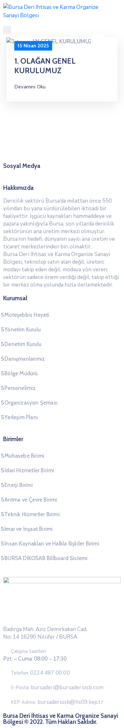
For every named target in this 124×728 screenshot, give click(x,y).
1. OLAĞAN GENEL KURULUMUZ (45, 65)
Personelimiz (20, 388)
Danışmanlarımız (24, 359)
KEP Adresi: (57, 702)
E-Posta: (57, 687)
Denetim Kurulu (22, 344)
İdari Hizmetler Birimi (29, 470)
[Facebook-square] (44, 173)
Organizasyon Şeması (31, 402)
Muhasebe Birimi (24, 456)
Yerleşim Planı (21, 417)
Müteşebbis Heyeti (26, 315)
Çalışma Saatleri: (29, 651)
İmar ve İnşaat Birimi (28, 529)
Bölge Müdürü (21, 373)
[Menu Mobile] (7, 30)
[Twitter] (56, 173)
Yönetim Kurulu (22, 329)
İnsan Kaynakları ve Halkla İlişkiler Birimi (51, 543)
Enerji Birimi (18, 485)
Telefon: (40, 673)
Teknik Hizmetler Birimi (32, 514)
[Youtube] (80, 173)
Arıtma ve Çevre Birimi (30, 499)
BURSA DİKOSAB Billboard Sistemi (45, 558)
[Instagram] (68, 173)
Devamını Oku (29, 87)
